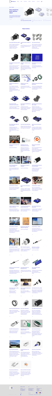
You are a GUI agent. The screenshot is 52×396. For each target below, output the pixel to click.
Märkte (21, 1)
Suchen (39, 1)
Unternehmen (25, 1)
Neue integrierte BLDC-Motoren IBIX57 (13, 11)
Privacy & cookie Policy (36, 394)
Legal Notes (40, 394)
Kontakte (29, 1)
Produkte (18, 1)
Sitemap (15, 394)
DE (42, 1)
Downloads (33, 1)
